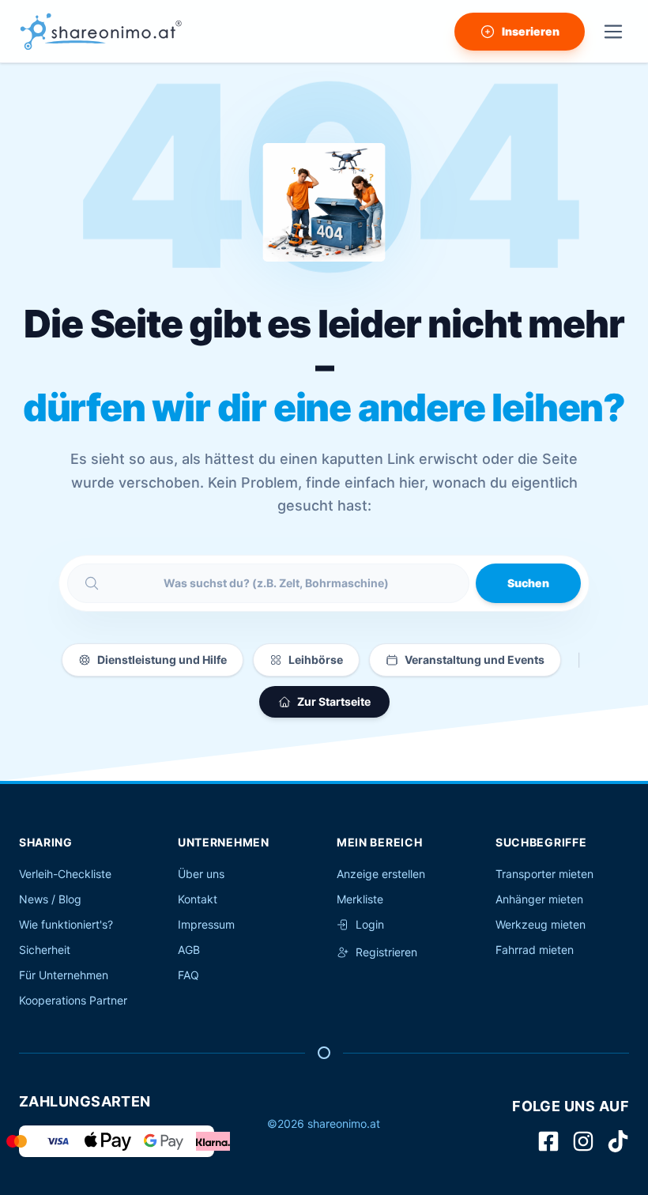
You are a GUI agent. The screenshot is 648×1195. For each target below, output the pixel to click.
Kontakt (197, 899)
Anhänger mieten (539, 899)
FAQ (188, 975)
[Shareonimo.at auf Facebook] (548, 1141)
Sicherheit (44, 949)
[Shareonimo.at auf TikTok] (618, 1141)
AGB (189, 949)
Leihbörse (315, 659)
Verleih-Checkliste (65, 873)
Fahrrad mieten (534, 949)
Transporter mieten (544, 873)
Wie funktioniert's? (66, 924)
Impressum (206, 924)
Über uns (201, 873)
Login (370, 924)
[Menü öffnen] (613, 31)
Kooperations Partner (73, 1000)
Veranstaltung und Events (474, 659)
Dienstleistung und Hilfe (162, 659)
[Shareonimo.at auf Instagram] (583, 1141)
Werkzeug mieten (540, 924)
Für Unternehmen (63, 975)
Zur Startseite (334, 701)
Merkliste (360, 899)
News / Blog (50, 899)
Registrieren (386, 952)
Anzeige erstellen (381, 873)
